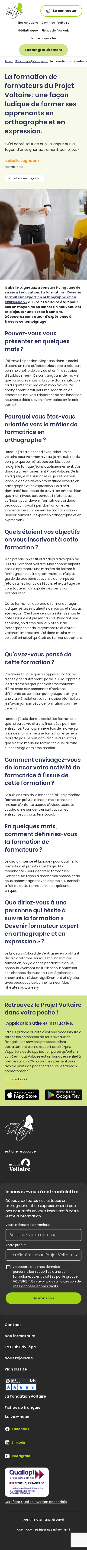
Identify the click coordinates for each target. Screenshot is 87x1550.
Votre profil (16, 1245)
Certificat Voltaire (55, 23)
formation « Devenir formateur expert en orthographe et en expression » (43, 297)
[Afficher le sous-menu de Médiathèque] (37, 30)
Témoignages (40, 61)
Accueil (9, 61)
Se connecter (65, 10)
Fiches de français (55, 30)
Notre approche (43, 38)
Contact (13, 1324)
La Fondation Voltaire (25, 1396)
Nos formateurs (20, 1336)
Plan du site (16, 1369)
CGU (20, 1529)
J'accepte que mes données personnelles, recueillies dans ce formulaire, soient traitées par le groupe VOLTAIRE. (47, 1276)
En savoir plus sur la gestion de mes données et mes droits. (47, 1284)
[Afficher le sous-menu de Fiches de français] (68, 30)
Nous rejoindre (19, 1358)
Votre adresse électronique (29, 1224)
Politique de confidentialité (52, 1529)
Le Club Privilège (20, 1347)
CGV (29, 1529)
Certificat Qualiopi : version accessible (36, 1502)
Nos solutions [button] (28, 23)
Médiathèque (28, 30)
